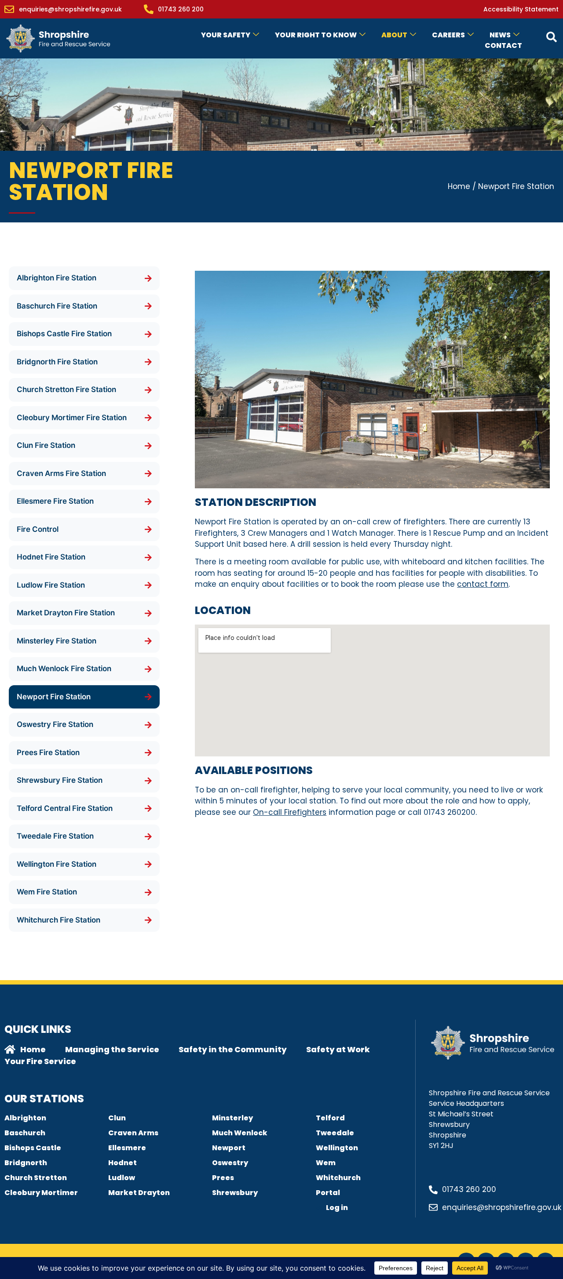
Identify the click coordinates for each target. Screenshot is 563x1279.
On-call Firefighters (289, 812)
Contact (503, 45)
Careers (448, 35)
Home (459, 186)
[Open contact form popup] (551, 37)
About (394, 35)
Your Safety (225, 35)
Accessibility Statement (521, 9)
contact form (482, 584)
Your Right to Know (316, 35)
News (500, 35)
